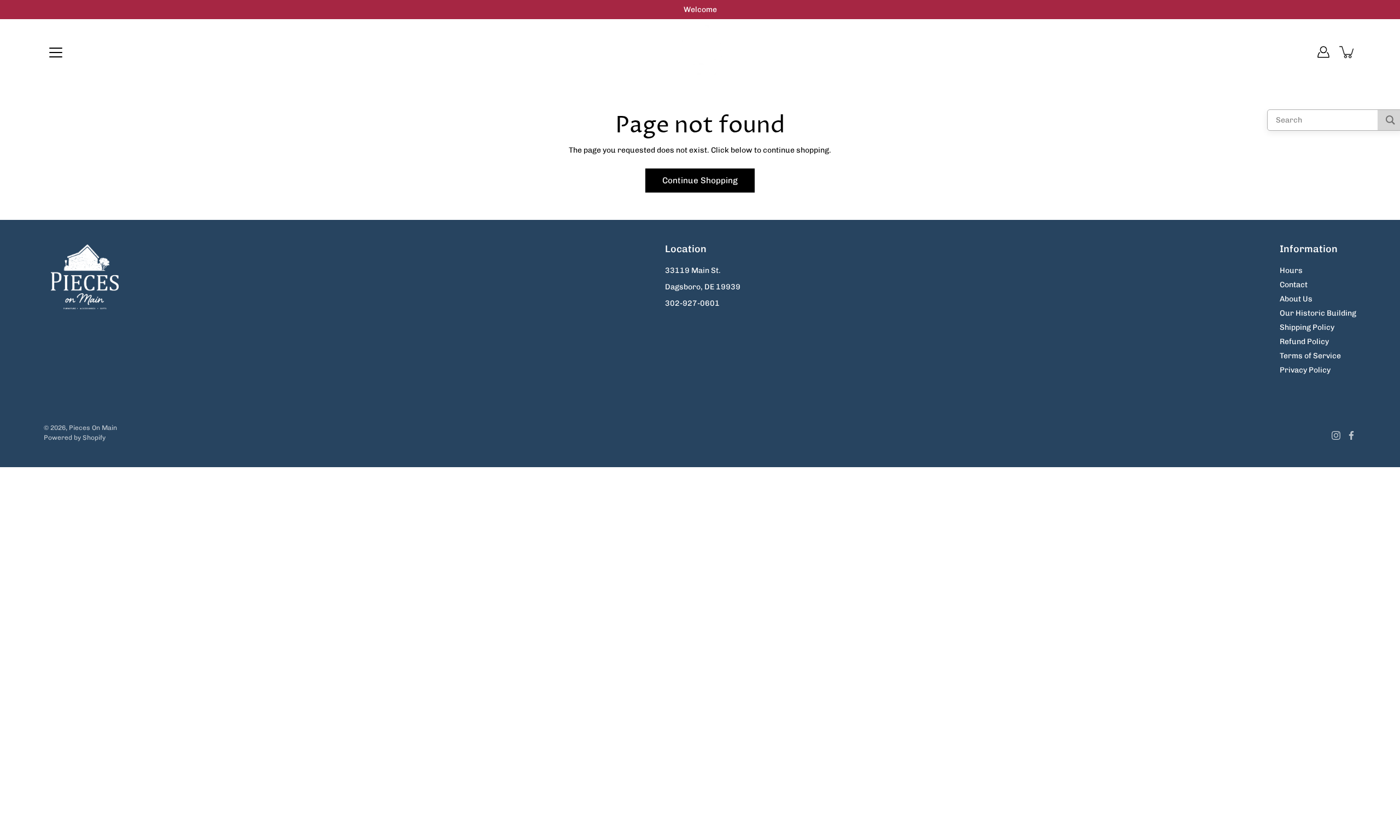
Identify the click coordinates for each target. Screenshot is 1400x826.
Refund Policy (1304, 341)
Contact (1294, 284)
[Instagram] (1336, 435)
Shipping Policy (1307, 327)
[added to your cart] (1347, 52)
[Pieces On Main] (700, 52)
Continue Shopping (700, 180)
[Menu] (56, 52)
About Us (1296, 299)
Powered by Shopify (75, 437)
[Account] (1323, 52)
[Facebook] (1351, 435)
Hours (1291, 270)
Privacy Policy (1305, 370)
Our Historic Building (1318, 313)
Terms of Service (1310, 355)
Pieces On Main (93, 428)
